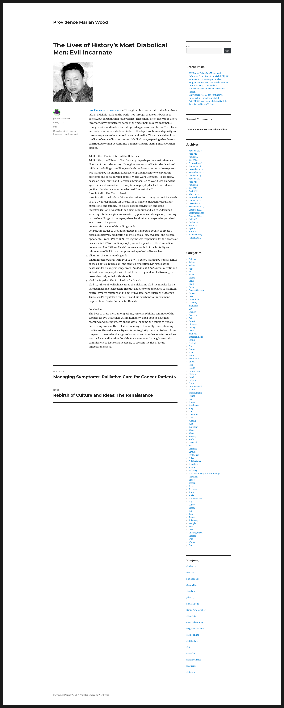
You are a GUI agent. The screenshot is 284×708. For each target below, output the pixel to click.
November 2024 (196, 207)
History (71, 131)
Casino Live (191, 585)
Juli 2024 (193, 219)
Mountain (193, 427)
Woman (192, 542)
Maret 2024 (194, 231)
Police (191, 458)
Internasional (195, 386)
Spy (190, 501)
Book (191, 284)
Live (65, 134)
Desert (192, 321)
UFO (191, 529)
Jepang (192, 396)
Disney (192, 327)
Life (190, 411)
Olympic (192, 452)
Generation (194, 358)
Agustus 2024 (195, 216)
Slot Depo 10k (192, 579)
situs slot (190, 653)
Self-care (193, 489)
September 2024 (196, 213)
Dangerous (194, 315)
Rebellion (193, 477)
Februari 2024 (195, 234)
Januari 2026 (195, 166)
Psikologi (193, 470)
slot (188, 647)
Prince (192, 467)
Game (191, 355)
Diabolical (58, 131)
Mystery (192, 436)
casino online (192, 635)
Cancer (192, 293)
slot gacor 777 (193, 672)
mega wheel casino (195, 628)
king (191, 408)
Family (192, 340)
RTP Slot (190, 572)
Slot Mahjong (192, 604)
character (193, 306)
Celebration (194, 299)
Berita (191, 281)
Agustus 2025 (195, 179)
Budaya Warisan (196, 290)
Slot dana (190, 591)
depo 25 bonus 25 (194, 622)
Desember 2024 (196, 203)
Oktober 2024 (195, 210)
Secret (192, 486)
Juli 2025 (193, 182)
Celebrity (193, 302)
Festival (192, 343)
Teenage (193, 517)
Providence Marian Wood (80, 22)
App (190, 268)
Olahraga (193, 449)
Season (192, 483)
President (193, 464)
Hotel (191, 377)
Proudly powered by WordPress (94, 695)
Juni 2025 (193, 185)
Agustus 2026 (195, 151)
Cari (188, 46)
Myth (191, 439)
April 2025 (194, 191)
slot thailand (192, 641)
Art (190, 271)
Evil (66, 131)
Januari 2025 (195, 200)
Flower (192, 349)
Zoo (190, 545)
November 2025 (196, 172)
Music (192, 433)
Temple (192, 523)
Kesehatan (194, 405)
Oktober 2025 (195, 175)
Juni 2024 (193, 222)
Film (191, 346)
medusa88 (191, 666)
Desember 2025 (196, 169)
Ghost (192, 362)
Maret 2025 (194, 194)
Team (191, 514)
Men (55, 127)
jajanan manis (195, 393)
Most (76, 134)
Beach (192, 274)
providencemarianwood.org (105, 110)
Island (192, 389)
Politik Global (195, 461)
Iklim (191, 383)
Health (192, 368)
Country (192, 312)
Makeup (192, 421)
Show (191, 492)
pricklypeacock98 (61, 118)
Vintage (192, 536)
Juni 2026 (193, 157)
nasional (193, 442)
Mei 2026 (193, 160)
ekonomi (193, 334)
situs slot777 (192, 616)
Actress (192, 259)
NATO (191, 445)
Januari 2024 (195, 238)
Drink (191, 330)
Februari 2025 (195, 197)
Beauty (192, 278)
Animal (192, 262)
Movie (192, 430)
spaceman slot (195, 498)
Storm (192, 508)
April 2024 (194, 228)
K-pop (192, 402)
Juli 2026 (193, 154)
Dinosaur (193, 324)
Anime (192, 265)
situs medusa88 (193, 660)
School (192, 480)
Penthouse (194, 455)
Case (191, 296)
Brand (192, 287)
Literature (193, 414)
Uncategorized (195, 533)
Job (190, 399)
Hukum (192, 380)
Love (191, 417)
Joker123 (190, 597)
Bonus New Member (195, 610)
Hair (191, 365)
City (190, 309)
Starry (192, 505)
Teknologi (193, 520)
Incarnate (58, 134)
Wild (191, 539)
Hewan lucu (194, 371)
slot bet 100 (191, 566)
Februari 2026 (195, 163)
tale (190, 511)
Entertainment (196, 337)
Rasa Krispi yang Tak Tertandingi (204, 473)
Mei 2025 (193, 188)
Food (191, 352)
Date (191, 318)
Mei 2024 (193, 225)
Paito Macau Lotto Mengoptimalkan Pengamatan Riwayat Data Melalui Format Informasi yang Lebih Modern (208, 82)
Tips (191, 526)
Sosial (191, 495)
